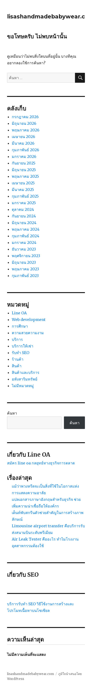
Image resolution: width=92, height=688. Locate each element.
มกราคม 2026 (24, 156)
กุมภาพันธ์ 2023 (25, 275)
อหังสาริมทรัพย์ (24, 379)
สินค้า (16, 365)
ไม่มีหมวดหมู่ (23, 385)
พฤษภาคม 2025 (25, 176)
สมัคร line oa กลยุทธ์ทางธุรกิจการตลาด (41, 463)
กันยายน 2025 (23, 163)
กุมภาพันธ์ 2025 (25, 196)
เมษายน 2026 (23, 136)
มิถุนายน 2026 (24, 123)
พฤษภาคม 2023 (25, 269)
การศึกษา (20, 326)
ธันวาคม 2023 (24, 249)
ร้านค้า (17, 359)
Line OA (19, 313)
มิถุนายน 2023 (24, 262)
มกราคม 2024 (24, 242)
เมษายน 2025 (23, 183)
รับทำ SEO (20, 352)
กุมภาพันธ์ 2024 (25, 236)
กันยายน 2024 (24, 216)
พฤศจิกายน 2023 (26, 255)
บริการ (17, 339)
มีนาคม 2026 (23, 143)
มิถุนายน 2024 (24, 222)
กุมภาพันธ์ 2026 (25, 149)
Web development (29, 319)
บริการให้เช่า (22, 346)
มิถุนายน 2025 (24, 169)
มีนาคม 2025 (23, 189)
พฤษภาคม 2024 (25, 229)
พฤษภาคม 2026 (25, 130)
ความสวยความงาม (28, 332)
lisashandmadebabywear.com (30, 674)
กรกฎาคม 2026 (25, 116)
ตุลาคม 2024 (23, 209)
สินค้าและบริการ (25, 372)
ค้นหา (12, 413)
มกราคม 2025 (24, 202)
